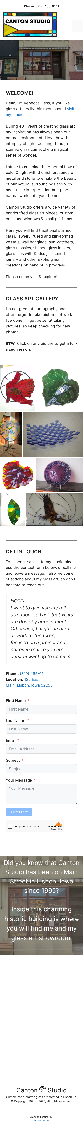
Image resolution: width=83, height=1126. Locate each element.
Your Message (19, 780)
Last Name (15, 720)
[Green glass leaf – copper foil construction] (12, 509)
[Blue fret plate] (53, 434)
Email (11, 740)
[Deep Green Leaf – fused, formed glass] (59, 388)
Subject (13, 760)
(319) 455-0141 (47, 6)
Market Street (42, 1120)
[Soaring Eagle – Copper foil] (54, 509)
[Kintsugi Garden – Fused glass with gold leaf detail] (11, 434)
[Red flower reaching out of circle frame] (17, 388)
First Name (16, 700)
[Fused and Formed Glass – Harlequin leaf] (17, 475)
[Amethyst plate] (59, 475)
